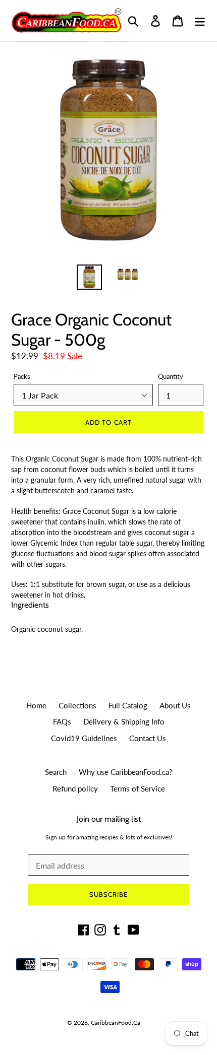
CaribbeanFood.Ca (115, 1022)
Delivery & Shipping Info (124, 721)
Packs (22, 376)
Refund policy (75, 788)
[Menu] (200, 21)
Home (36, 705)
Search (56, 771)
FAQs (62, 721)
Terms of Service (137, 788)
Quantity (170, 376)
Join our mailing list (109, 819)
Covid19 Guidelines (84, 738)
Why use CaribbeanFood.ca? (126, 771)
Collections (77, 705)
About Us (175, 705)
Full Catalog (127, 705)
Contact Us (147, 738)
